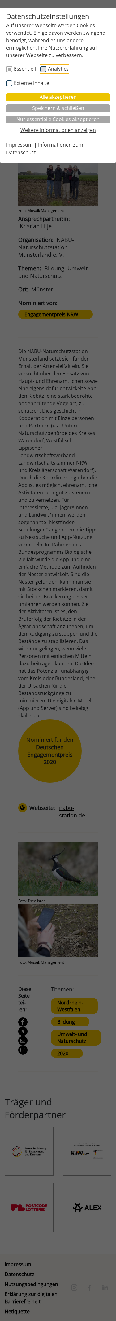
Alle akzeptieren (58, 97)
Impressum (19, 144)
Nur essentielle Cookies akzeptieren (58, 119)
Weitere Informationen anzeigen (58, 130)
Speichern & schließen (58, 108)
